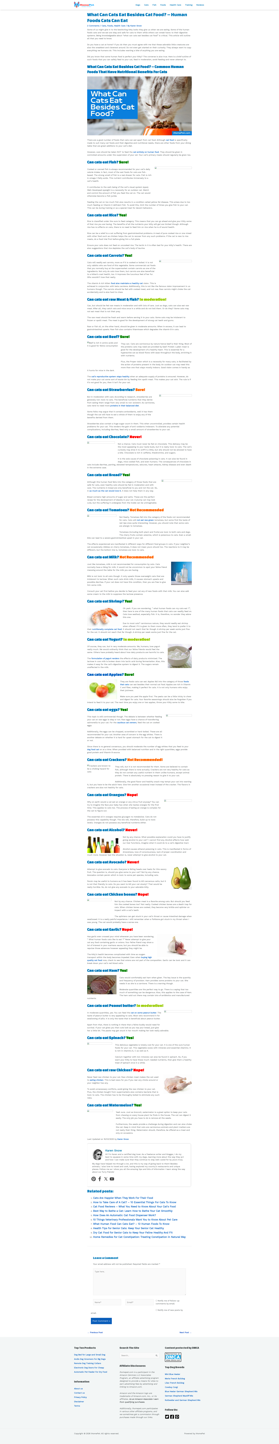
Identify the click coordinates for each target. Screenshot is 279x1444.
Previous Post (95, 1332)
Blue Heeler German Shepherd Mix (181, 1391)
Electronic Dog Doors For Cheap (89, 1367)
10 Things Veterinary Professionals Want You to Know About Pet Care (135, 1219)
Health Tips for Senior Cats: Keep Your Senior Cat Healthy (128, 1228)
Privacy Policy (80, 1397)
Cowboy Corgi (171, 1387)
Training (188, 5)
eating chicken (96, 1080)
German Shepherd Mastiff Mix (179, 1396)
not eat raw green (145, 520)
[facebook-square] (172, 1417)
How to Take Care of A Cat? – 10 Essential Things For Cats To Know (134, 1202)
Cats (146, 5)
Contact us (79, 1393)
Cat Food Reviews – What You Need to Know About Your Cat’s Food (134, 1206)
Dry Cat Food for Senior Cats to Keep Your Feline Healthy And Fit (133, 1232)
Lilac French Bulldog (174, 1383)
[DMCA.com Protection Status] (173, 1357)
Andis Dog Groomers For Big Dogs (90, 1359)
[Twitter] (106, 1179)
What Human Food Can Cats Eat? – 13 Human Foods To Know (131, 1223)
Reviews (200, 5)
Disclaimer (79, 1401)
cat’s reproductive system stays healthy (110, 376)
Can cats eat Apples (104, 674)
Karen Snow (123, 1139)
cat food (170, 140)
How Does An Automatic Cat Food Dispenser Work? (124, 1215)
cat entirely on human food (146, 152)
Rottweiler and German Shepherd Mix (182, 1400)
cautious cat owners (126, 722)
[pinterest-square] (177, 1417)
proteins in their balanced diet (124, 405)
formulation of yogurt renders (105, 658)
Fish (154, 5)
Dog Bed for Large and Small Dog (89, 1354)
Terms (77, 1406)
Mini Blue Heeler (172, 1374)
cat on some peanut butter (143, 1013)
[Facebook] (99, 1179)
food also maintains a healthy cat (127, 283)
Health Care (175, 5)
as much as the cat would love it (105, 491)
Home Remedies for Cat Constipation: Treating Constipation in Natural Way (139, 1236)
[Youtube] (112, 1179)
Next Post (186, 1332)
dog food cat (93, 749)
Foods (163, 5)
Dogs (138, 5)
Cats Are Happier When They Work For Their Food (123, 1197)
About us (78, 1388)
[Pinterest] (93, 1179)
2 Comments (93, 26)
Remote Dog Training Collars (87, 1363)
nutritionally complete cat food (107, 629)
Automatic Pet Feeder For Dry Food (90, 1372)
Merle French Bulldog (175, 1378)
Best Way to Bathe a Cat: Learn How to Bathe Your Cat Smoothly (133, 1210)
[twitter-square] (167, 1417)
